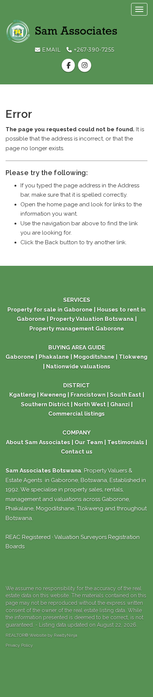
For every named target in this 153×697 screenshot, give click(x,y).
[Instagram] (84, 65)
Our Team (89, 442)
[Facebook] (69, 65)
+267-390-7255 (93, 49)
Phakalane (54, 357)
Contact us (76, 451)
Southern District (45, 404)
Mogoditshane (94, 357)
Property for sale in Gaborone (50, 309)
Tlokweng (133, 357)
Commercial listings (76, 413)
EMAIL (50, 49)
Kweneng (52, 394)
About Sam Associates (38, 442)
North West (89, 404)
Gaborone (20, 357)
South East (125, 394)
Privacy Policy (19, 645)
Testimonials (125, 442)
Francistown (89, 394)
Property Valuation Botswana (91, 319)
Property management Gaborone (76, 328)
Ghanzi (120, 404)
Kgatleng (22, 394)
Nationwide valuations (78, 366)
